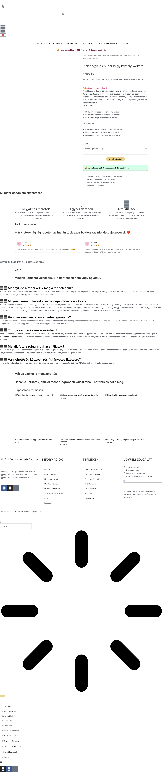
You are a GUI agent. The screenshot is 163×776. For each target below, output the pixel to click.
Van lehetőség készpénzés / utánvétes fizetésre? (44, 359)
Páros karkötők (55, 43)
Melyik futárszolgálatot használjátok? (36, 346)
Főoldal (47, 469)
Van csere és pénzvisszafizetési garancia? (39, 317)
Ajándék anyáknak (9, 711)
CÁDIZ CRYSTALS (15, 511)
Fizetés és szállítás (51, 479)
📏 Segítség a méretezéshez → (95, 88)
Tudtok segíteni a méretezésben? (32, 330)
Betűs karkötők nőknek (93, 479)
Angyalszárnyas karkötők (112, 55)
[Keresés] (2, 696)
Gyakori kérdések (50, 474)
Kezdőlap (86, 55)
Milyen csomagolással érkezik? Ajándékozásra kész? (47, 301)
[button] (81, 288)
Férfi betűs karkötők (92, 474)
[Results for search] (81, 611)
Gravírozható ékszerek (108, 43)
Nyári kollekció (90, 484)
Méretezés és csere (8, 337)
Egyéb (125, 43)
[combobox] (16, 526)
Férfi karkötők (72, 43)
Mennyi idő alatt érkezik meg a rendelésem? (40, 288)
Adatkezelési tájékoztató (53, 493)
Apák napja (40, 43)
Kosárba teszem (115, 159)
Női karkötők (88, 43)
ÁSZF (46, 498)
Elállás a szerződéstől (52, 489)
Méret (85, 144)
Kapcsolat (48, 503)
